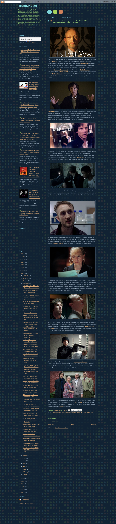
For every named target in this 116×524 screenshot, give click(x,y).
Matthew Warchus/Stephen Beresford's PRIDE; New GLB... (30, 317)
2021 (22, 253)
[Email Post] (69, 410)
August (25, 455)
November (26, 278)
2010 (22, 486)
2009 (22, 489)
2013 (22, 478)
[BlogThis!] (74, 410)
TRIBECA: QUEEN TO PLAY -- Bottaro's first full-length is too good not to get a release (29, 120)
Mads (52, 328)
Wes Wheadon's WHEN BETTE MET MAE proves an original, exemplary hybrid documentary (34, 194)
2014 (22, 273)
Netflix (61, 406)
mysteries (73, 412)
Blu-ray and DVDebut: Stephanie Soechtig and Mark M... (30, 419)
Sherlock (54, 61)
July (24, 458)
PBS (76, 402)
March (25, 469)
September (26, 283)
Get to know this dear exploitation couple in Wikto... (29, 360)
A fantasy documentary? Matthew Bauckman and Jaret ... (30, 371)
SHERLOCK (80, 412)
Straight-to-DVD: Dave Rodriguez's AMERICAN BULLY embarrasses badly (29, 51)
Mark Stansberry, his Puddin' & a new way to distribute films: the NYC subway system (34, 85)
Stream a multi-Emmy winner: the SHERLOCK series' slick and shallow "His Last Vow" (73, 22)
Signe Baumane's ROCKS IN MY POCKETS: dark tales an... (31, 449)
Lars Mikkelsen (89, 326)
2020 (22, 256)
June (24, 460)
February (25, 472)
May (24, 463)
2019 (22, 259)
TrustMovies (51, 111)
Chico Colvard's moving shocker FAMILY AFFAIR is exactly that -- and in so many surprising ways (28, 104)
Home (72, 424)
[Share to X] (76, 410)
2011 (22, 483)
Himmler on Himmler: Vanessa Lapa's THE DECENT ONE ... (31, 297)
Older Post (94, 424)
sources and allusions (80, 361)
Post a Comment (54, 421)
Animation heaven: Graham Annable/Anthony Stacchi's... (30, 335)
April (24, 466)
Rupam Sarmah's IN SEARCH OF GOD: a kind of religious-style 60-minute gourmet (29, 152)
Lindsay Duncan (58, 243)
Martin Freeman (84, 69)
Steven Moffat (63, 71)
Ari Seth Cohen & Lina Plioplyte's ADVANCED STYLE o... (30, 328)
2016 (22, 267)
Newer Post (51, 424)
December (26, 275)
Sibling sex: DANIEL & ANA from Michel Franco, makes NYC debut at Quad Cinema (29, 213)
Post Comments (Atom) (61, 428)
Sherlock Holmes (88, 412)
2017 (22, 265)
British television (56, 412)
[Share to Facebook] (78, 410)
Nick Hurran (80, 157)
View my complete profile (26, 503)
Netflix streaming (57, 73)
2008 (22, 492)
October (25, 281)
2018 (22, 262)
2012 (22, 481)
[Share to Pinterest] (81, 410)
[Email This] (72, 410)
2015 (22, 270)
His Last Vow (84, 63)
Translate (33, 42)
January (25, 474)
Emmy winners (66, 412)
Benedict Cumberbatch (61, 69)
